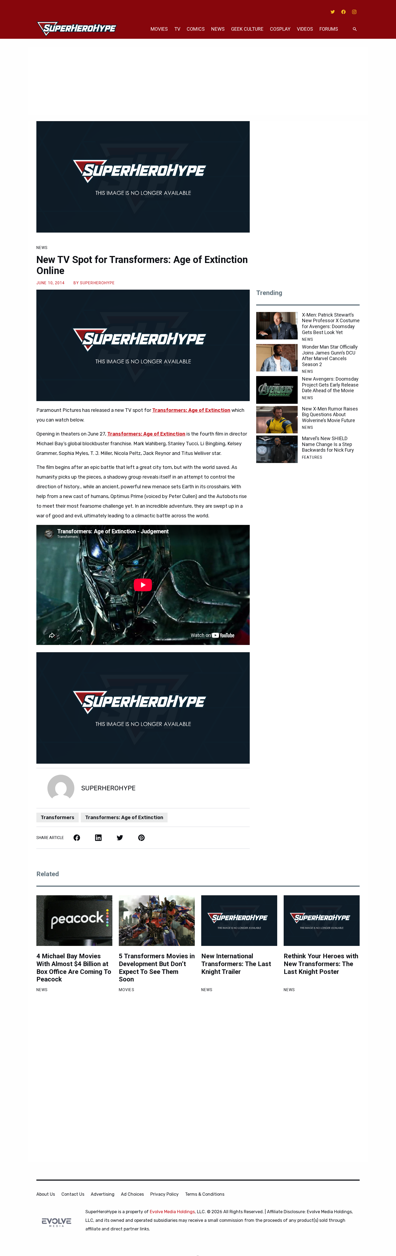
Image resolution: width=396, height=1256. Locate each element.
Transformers (57, 817)
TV (177, 29)
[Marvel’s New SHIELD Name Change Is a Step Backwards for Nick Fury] (277, 449)
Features (312, 457)
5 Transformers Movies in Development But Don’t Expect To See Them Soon (157, 967)
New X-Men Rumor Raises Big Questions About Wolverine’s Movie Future (330, 414)
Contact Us (72, 1194)
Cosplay (280, 29)
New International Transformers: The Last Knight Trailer (236, 964)
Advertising (102, 1194)
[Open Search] (355, 29)
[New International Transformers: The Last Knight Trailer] (239, 920)
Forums (328, 29)
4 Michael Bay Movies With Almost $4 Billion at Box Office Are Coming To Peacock (73, 967)
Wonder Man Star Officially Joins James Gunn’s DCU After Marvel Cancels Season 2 (330, 355)
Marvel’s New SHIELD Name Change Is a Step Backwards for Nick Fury (328, 444)
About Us (45, 1194)
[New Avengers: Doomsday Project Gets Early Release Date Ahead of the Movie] (277, 390)
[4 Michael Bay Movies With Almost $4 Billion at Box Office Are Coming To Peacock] (74, 920)
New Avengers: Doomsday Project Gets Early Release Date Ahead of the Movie (330, 384)
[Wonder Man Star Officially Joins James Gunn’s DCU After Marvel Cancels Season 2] (277, 357)
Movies (159, 29)
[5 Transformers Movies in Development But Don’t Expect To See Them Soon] (157, 920)
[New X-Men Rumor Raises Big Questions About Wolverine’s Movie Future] (277, 419)
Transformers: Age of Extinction (191, 410)
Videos (305, 29)
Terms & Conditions (204, 1194)
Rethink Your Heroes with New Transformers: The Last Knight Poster (321, 964)
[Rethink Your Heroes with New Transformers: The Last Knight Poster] (322, 920)
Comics (196, 29)
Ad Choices (132, 1194)
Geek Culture (247, 29)
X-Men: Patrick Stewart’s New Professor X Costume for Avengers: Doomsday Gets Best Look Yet (331, 323)
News (218, 29)
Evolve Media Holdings (172, 1211)
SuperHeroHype (97, 283)
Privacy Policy (164, 1194)
